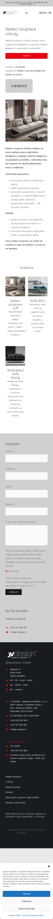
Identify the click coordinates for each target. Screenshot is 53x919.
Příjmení (10, 468)
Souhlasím (13, 571)
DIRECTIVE (31, 833)
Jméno (10, 451)
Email (9, 486)
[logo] (9, 11)
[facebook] (29, 840)
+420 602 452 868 (18, 750)
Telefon (10, 504)
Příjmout (26, 894)
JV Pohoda (39, 816)
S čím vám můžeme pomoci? (20, 522)
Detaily (15, 287)
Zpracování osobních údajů (32, 915)
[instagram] (24, 840)
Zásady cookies (14, 915)
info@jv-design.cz (27, 4)
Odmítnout (26, 901)
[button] (49, 866)
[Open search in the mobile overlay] (26, 13)
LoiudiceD (19, 67)
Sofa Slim (37, 301)
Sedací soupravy (25, 70)
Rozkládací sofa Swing (15, 373)
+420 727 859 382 (18, 627)
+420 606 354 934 (39, 2)
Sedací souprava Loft (15, 304)
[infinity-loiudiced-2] (26, 121)
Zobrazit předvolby (26, 908)
